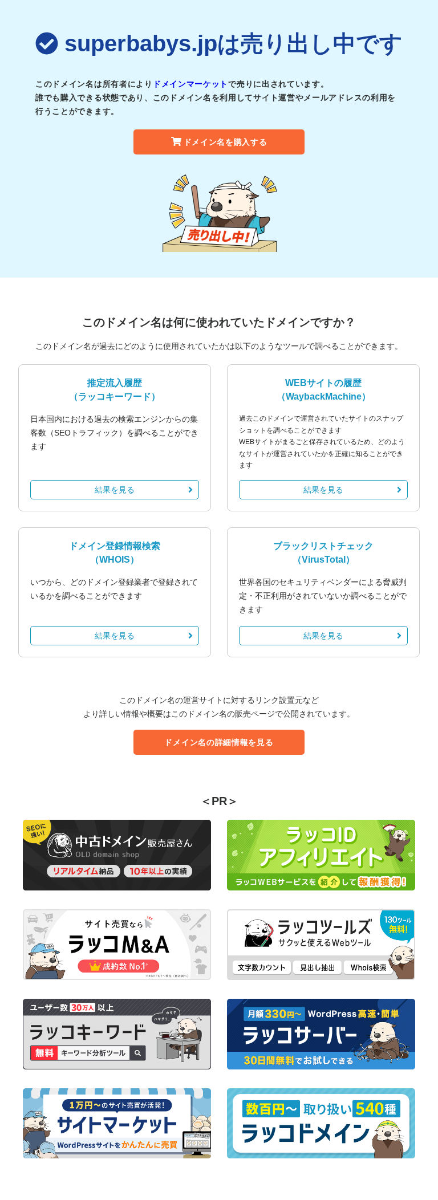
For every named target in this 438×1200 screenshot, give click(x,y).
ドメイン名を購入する (225, 142)
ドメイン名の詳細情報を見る (218, 742)
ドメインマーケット (190, 83)
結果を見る (115, 489)
